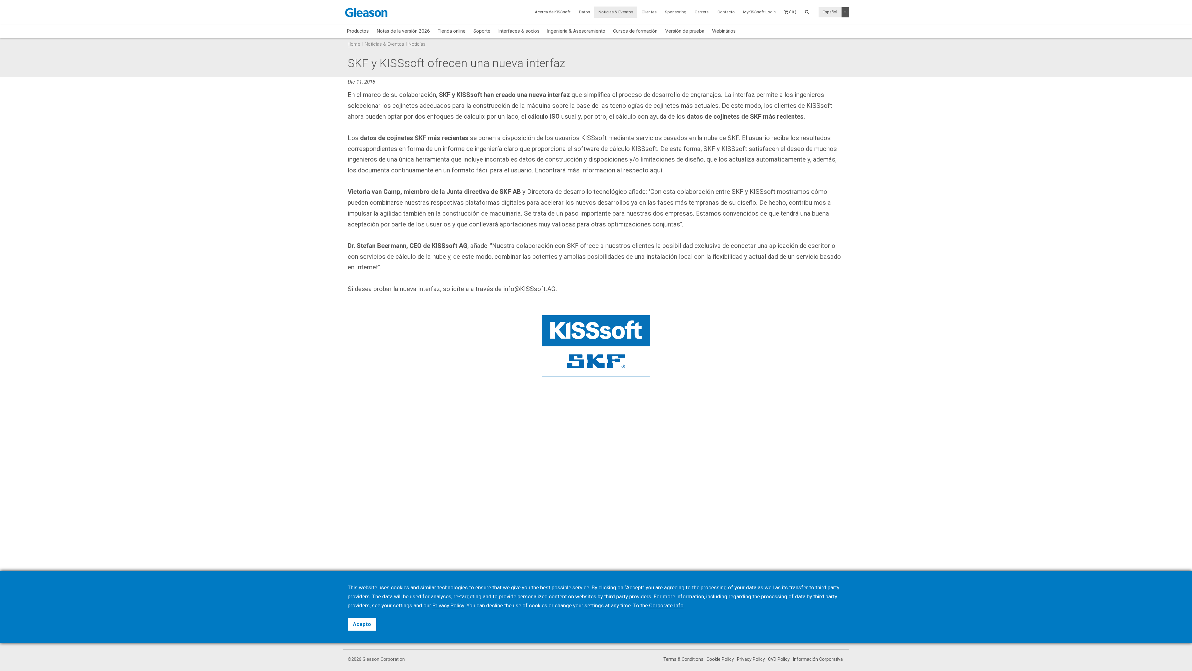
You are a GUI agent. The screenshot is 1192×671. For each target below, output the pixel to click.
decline (494, 605)
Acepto (362, 624)
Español (830, 11)
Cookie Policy (720, 659)
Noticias (417, 44)
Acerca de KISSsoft (553, 11)
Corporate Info (666, 605)
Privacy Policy (751, 659)
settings (594, 605)
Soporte (481, 31)
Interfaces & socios (519, 31)
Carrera (702, 11)
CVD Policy (779, 659)
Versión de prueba (684, 31)
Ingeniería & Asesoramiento (576, 31)
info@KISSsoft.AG (529, 289)
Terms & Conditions (683, 659)
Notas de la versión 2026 (403, 31)
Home (354, 44)
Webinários (724, 31)
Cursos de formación (635, 31)
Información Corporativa (818, 659)
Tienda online (452, 31)
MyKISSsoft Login (759, 11)
